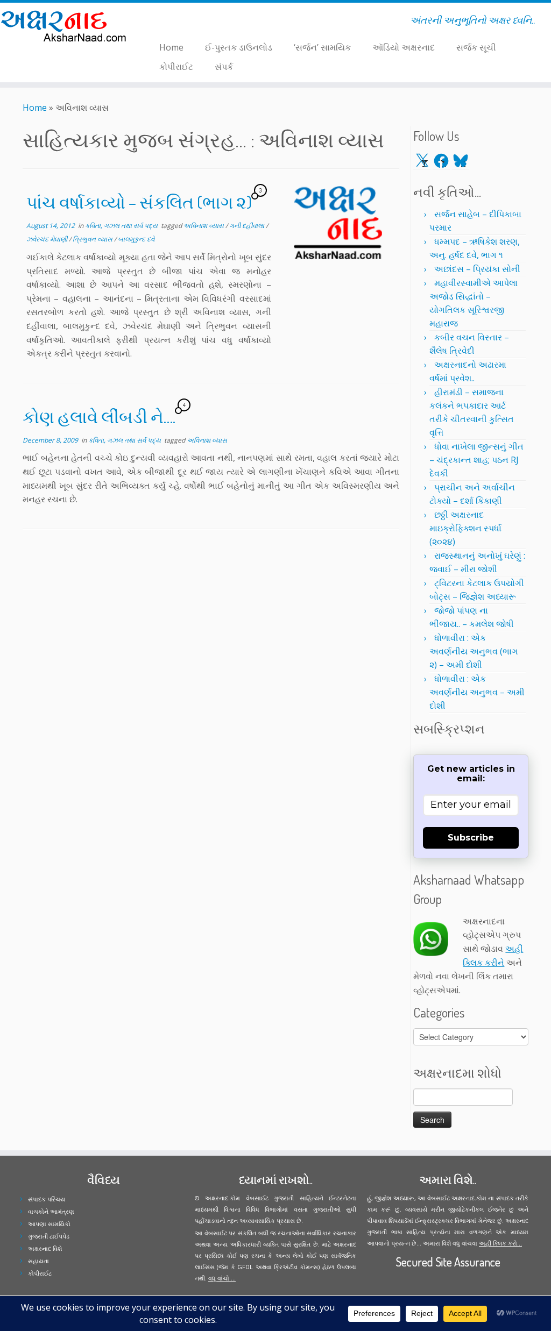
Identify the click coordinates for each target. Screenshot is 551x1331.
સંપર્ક (224, 67)
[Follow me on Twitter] (154, 22)
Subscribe (471, 837)
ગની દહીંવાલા (247, 225)
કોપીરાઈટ (176, 67)
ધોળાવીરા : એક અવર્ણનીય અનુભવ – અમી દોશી (477, 692)
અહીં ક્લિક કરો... (500, 1243)
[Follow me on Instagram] (168, 22)
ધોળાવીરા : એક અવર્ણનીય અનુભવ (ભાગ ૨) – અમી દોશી (473, 651)
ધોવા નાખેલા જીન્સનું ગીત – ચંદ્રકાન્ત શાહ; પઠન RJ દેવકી (476, 459)
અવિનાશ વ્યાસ (204, 225)
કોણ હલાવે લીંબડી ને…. (99, 416)
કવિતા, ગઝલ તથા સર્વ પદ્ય (122, 225)
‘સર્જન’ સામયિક (322, 47)
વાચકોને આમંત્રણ (51, 1211)
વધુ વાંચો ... (222, 1278)
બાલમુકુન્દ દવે (136, 239)
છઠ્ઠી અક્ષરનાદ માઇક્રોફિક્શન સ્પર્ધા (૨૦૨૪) (465, 528)
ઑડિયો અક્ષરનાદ (403, 47)
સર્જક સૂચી (476, 47)
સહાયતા (38, 1261)
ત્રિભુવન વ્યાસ (93, 239)
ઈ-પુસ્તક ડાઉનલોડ (238, 47)
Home (171, 47)
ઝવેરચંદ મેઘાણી (47, 239)
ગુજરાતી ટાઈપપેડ (48, 1236)
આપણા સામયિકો (49, 1224)
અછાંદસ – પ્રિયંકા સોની (477, 269)
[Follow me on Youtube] (175, 22)
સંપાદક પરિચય (46, 1199)
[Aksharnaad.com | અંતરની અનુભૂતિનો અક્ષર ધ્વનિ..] (64, 25)
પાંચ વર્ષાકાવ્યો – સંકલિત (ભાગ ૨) (139, 202)
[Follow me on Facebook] (161, 22)
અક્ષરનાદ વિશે (45, 1248)
